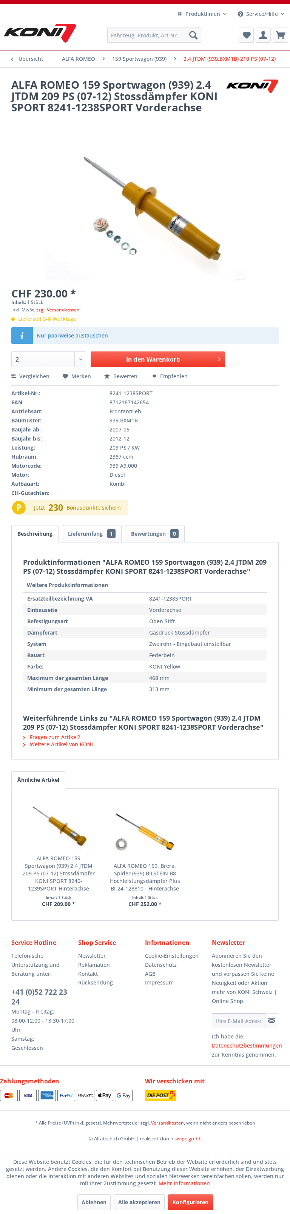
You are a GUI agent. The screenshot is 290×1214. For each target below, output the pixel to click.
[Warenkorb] (280, 35)
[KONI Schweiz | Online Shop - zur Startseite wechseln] (40, 33)
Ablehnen (94, 1202)
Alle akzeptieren (139, 1202)
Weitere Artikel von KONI (60, 744)
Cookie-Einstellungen (172, 955)
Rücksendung (95, 982)
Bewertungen (153, 533)
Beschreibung (34, 533)
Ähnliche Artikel (38, 779)
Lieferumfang (90, 533)
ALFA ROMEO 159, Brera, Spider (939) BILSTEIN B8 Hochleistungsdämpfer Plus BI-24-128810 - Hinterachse (145, 877)
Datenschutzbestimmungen (247, 1045)
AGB (150, 973)
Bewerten (125, 376)
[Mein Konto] (263, 35)
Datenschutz (161, 964)
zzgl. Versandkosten (58, 310)
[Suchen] (193, 35)
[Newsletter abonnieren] (271, 1020)
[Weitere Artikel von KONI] (252, 92)
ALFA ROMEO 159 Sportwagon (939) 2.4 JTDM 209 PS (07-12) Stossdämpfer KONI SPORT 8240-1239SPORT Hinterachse (59, 873)
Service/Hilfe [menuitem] (262, 13)
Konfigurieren (190, 1202)
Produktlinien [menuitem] (202, 13)
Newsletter (92, 955)
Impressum (159, 982)
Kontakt (88, 973)
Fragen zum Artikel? (54, 737)
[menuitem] (154, 35)
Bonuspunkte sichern (93, 507)
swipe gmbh (188, 1138)
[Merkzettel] (246, 35)
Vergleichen (33, 376)
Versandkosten (167, 1123)
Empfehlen (173, 376)
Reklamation (94, 964)
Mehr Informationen (184, 1183)
